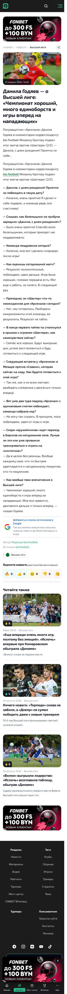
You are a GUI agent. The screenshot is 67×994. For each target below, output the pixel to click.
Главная (8, 47)
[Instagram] (23, 946)
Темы (48, 893)
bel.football (11, 174)
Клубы (48, 856)
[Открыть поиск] (46, 6)
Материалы (16, 864)
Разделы (16, 849)
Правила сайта (48, 918)
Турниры (16, 886)
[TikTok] (50, 946)
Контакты (48, 925)
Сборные (48, 864)
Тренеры (48, 879)
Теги (48, 849)
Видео (16, 871)
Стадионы (48, 886)
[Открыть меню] (60, 6)
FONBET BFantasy (16, 901)
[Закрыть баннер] (57, 960)
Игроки (48, 871)
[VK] (32, 946)
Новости (21, 47)
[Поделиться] (58, 47)
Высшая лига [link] (26, 630)
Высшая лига (38, 47)
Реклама (48, 933)
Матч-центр (16, 893)
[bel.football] (5, 6)
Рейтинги (16, 879)
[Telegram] (14, 946)
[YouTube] (41, 946)
